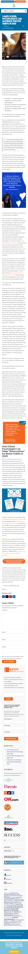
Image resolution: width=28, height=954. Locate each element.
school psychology (11, 918)
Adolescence (15, 893)
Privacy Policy (19, 940)
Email (4, 639)
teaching (7, 924)
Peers (5, 906)
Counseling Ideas (9, 898)
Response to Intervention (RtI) (12, 915)
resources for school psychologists (11, 914)
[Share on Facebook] (3, 596)
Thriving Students (20, 1)
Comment (5, 610)
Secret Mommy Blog (13, 921)
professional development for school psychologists (13, 907)
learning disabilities (13, 902)
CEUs (11, 897)
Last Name (7, 732)
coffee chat (15, 897)
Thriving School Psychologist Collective (14, 5)
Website (4, 646)
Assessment (7, 894)
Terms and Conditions (10, 940)
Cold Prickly (19, 897)
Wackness (6, 925)
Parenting (19, 905)
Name (4, 632)
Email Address (8, 719)
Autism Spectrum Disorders (16, 895)
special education (12, 922)
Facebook (8, 879)
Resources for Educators (12, 912)
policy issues (10, 906)
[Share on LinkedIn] (13, 596)
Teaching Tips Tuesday (14, 924)
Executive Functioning (18, 899)
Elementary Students (8, 899)
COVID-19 (17, 898)
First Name (7, 725)
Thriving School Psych (7, 1)
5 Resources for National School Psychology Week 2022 (14, 762)
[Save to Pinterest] (10, 596)
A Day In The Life (7, 893)
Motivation (16, 903)
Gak (13, 901)
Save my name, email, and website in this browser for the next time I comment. (13, 657)
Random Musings (11, 910)
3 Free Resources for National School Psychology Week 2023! (15, 752)
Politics (15, 906)
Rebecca (6, 26)
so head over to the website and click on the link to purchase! (13, 553)
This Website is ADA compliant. (14, 935)
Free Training (8, 901)
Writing (19, 925)
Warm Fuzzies (14, 925)
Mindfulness (11, 903)
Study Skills (19, 922)
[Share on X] (7, 596)
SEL (18, 921)
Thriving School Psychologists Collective (13, 519)
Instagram (9, 883)
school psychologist (16, 916)
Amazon (9, 875)
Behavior (7, 897)
